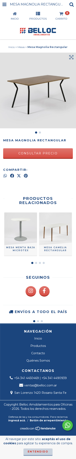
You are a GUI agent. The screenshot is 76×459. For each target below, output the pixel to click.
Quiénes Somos (38, 360)
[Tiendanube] (38, 429)
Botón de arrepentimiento (49, 420)
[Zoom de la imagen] (71, 57)
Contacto (38, 353)
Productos (38, 346)
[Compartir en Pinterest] (26, 176)
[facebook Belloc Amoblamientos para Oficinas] (44, 291)
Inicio (11, 47)
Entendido (38, 451)
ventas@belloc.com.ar (40, 385)
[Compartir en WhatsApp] (5, 176)
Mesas (21, 47)
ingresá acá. (17, 420)
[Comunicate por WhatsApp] (67, 425)
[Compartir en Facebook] (12, 176)
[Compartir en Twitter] (19, 176)
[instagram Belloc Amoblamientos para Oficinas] (31, 291)
